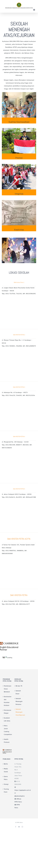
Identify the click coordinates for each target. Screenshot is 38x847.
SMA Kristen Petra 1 (19, 282)
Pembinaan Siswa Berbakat (7, 689)
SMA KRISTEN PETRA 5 (19, 489)
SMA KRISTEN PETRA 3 (19, 387)
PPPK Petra (20, 822)
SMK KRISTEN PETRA (19, 595)
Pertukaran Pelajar (7, 711)
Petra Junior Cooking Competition (7, 730)
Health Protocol (6, 740)
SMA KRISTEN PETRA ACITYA (19, 538)
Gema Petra (6, 778)
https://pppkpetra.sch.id (22, 790)
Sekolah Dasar (18, 692)
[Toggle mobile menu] (34, 10)
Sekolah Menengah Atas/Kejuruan (19, 712)
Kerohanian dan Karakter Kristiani (7, 701)
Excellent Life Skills (7, 719)
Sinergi (6, 784)
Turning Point (6, 790)
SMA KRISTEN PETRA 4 (19, 436)
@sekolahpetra (19, 796)
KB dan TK (19, 686)
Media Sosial (6, 770)
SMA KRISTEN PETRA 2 (19, 335)
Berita (6, 764)
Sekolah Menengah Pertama (19, 701)
